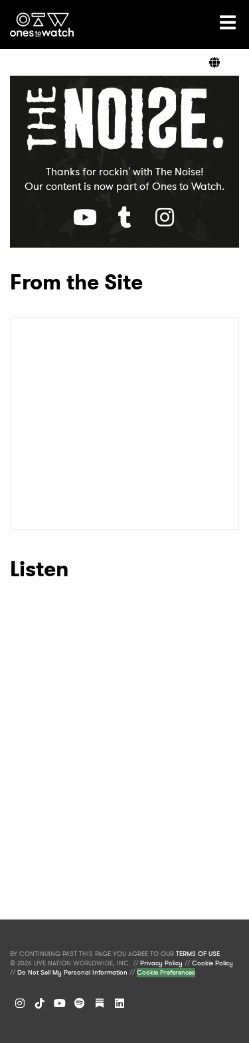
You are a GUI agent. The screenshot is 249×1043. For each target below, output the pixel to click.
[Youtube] (85, 217)
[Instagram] (20, 1003)
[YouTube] (60, 1003)
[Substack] (100, 1003)
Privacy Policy (161, 963)
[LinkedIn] (119, 1003)
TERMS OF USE (198, 954)
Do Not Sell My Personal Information (72, 972)
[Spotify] (80, 1003)
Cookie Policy (212, 963)
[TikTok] (40, 1003)
